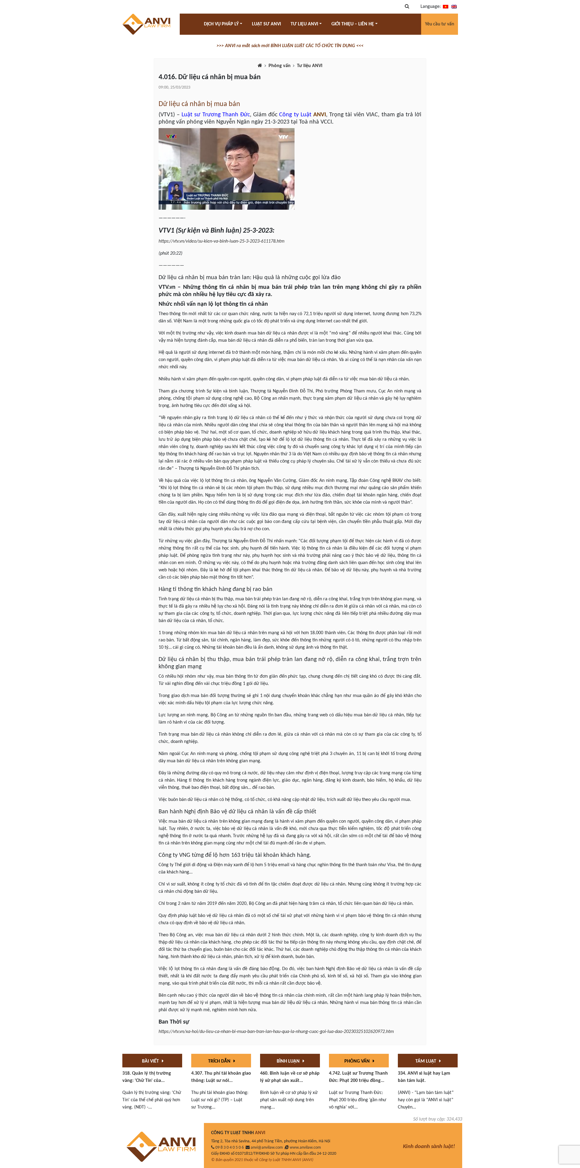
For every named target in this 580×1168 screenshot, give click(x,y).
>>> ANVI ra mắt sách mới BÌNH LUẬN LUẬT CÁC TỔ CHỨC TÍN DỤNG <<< (290, 46)
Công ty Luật (295, 115)
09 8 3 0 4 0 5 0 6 (229, 1148)
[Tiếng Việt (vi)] (445, 6)
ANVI (319, 115)
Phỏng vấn (280, 65)
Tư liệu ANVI (309, 65)
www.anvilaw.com (305, 1148)
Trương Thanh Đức (226, 115)
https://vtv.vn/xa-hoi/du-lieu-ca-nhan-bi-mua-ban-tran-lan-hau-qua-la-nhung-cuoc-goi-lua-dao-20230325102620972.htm (276, 1031)
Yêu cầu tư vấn (439, 24)
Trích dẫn (220, 1061)
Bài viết (151, 1061)
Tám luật (426, 1061)
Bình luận (289, 1061)
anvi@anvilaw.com (267, 1148)
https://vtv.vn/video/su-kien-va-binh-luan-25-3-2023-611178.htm (222, 241)
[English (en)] (454, 6)
